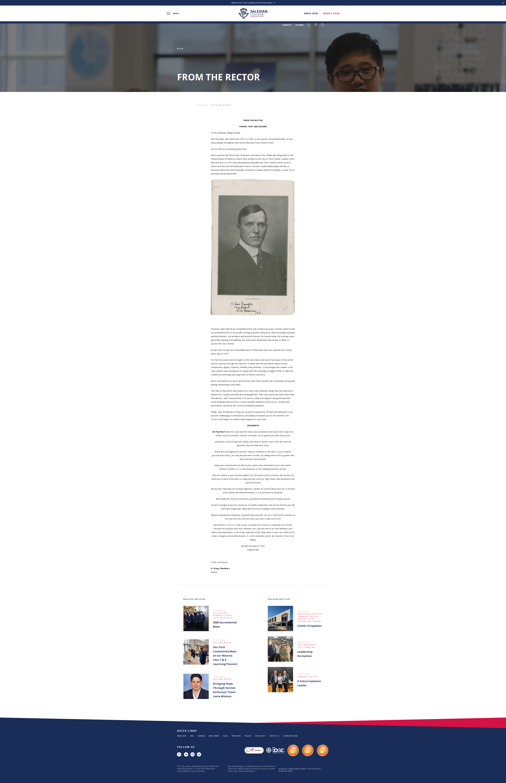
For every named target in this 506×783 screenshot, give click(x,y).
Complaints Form (290, 736)
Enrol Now (181, 736)
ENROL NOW (311, 13)
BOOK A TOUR (331, 13)
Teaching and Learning (309, 621)
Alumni (300, 25)
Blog (225, 736)
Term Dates (236, 736)
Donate (287, 25)
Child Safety (260, 736)
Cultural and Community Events (222, 614)
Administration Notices (309, 614)
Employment (214, 736)
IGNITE (290, 771)
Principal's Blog (306, 619)
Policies (248, 736)
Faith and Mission (221, 105)
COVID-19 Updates (309, 626)
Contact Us (274, 736)
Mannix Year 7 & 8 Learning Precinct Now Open (252, 3)
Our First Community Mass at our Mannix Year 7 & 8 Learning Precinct (225, 655)
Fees (192, 736)
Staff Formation (306, 647)
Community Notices (308, 616)
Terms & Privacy (313, 769)
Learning (201, 736)
